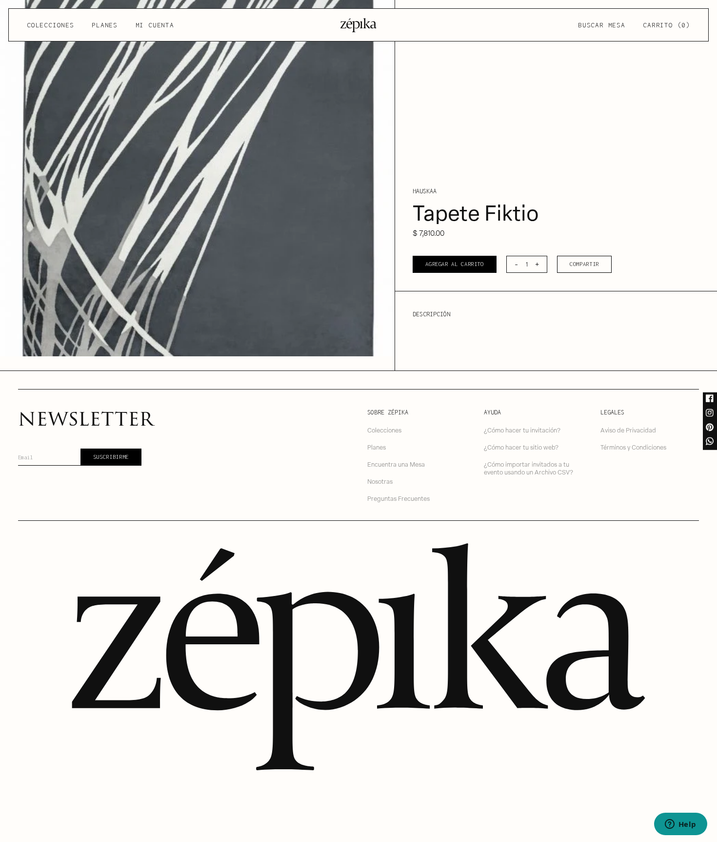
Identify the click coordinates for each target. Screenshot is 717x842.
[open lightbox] (197, 178)
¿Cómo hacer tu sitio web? (521, 447)
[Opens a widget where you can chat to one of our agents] (680, 825)
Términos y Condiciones (633, 447)
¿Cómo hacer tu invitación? (522, 430)
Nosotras (380, 481)
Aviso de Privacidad (628, 430)
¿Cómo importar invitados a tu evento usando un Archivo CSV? (528, 468)
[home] (358, 25)
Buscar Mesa (601, 25)
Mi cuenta (155, 25)
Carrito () (666, 25)
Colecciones (50, 25)
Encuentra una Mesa (396, 464)
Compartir (584, 264)
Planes (105, 25)
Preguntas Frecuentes (398, 498)
